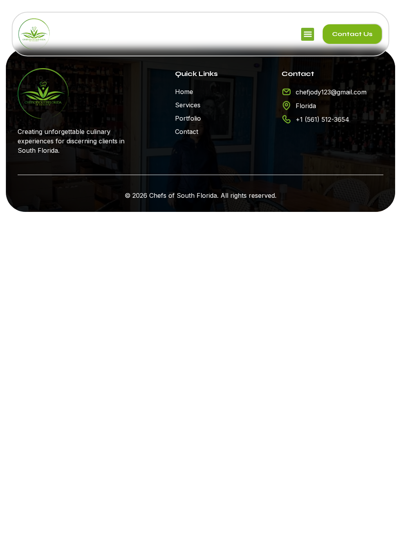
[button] (307, 34)
